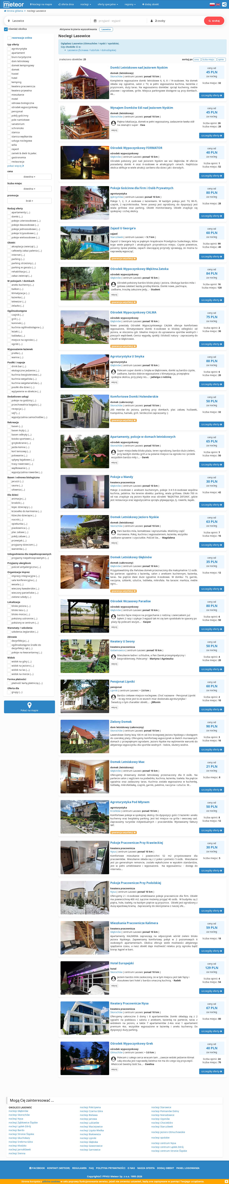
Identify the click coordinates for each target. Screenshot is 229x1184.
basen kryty (20, 430)
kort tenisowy (21, 451)
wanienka (19, 548)
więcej (114, 130)
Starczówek (116, 237)
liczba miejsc (14, 183)
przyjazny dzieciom (24, 544)
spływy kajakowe (23, 459)
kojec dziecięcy (22, 507)
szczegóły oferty (210, 95)
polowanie (19, 455)
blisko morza (21, 614)
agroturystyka (19, 48)
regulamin (79, 1168)
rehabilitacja (21, 271)
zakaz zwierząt (22, 275)
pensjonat (17, 111)
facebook (38, 1168)
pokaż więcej (14, 165)
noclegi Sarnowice (90, 1149)
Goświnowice (117, 650)
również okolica (17, 28)
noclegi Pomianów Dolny (165, 1111)
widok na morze (22, 674)
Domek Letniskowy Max (127, 762)
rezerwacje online (21, 37)
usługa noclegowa (22, 140)
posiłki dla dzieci (23, 387)
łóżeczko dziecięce (24, 515)
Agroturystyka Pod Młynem (130, 802)
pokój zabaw (21, 536)
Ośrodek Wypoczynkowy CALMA (133, 312)
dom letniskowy (20, 61)
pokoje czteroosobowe (26, 220)
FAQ (91, 1168)
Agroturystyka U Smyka (127, 356)
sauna (17, 485)
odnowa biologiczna (23, 103)
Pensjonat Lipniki (122, 681)
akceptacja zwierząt (25, 246)
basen (17, 426)
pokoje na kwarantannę (27, 652)
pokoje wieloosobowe (25, 237)
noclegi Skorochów (19, 1114)
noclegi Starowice (161, 1107)
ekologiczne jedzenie (25, 370)
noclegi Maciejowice (91, 1126)
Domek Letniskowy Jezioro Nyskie (134, 517)
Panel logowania (187, 1168)
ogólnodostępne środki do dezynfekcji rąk (26, 646)
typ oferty (13, 44)
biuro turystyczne (21, 57)
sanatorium (18, 124)
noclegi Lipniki (88, 1138)
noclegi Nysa (16, 1118)
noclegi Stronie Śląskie (21, 1134)
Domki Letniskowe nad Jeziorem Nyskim (139, 67)
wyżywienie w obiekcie (26, 391)
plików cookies (51, 1181)
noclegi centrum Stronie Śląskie (169, 1150)
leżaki (17, 331)
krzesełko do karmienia (26, 511)
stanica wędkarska (22, 136)
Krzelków (115, 810)
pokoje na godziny (24, 400)
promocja (12, 195)
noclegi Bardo (16, 1130)
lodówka (18, 335)
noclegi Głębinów (18, 1111)
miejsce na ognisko (24, 339)
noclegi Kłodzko (17, 1145)
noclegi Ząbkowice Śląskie (23, 1122)
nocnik (17, 519)
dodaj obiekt (165, 1168)
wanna (17, 357)
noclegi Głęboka (89, 1142)
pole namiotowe (21, 119)
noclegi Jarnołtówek (20, 1149)
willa (14, 144)
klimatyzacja (20, 293)
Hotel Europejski (122, 963)
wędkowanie (21, 468)
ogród (17, 344)
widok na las (21, 669)
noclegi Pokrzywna (90, 1107)
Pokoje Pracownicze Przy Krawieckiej (136, 843)
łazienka (18, 297)
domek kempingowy (23, 65)
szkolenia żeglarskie (25, 631)
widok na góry (21, 661)
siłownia (18, 489)
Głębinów (115, 156)
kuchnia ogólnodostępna (27, 327)
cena (10, 171)
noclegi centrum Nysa (163, 1143)
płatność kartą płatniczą (27, 683)
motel (15, 98)
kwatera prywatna (22, 90)
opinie (221, 59)
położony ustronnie (24, 618)
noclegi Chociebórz (162, 1122)
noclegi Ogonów (160, 1118)
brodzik (18, 502)
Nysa (113, 851)
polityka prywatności (110, 1168)
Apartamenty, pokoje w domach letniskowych (143, 437)
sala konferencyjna (24, 580)
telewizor (19, 301)
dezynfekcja (20, 640)
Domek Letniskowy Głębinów (131, 557)
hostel (15, 73)
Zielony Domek (121, 722)
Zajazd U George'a (123, 228)
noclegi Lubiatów (89, 1122)
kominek (18, 323)
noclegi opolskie (160, 1137)
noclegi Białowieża (90, 1134)
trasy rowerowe (22, 463)
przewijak (19, 540)
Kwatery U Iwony (122, 641)
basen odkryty (21, 434)
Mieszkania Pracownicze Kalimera (134, 923)
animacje (19, 498)
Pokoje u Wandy (121, 477)
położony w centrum (25, 622)
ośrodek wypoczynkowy (25, 107)
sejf (16, 413)
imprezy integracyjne (25, 576)
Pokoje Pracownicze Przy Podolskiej (135, 883)
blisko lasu (19, 610)
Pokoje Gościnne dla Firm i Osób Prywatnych (141, 188)
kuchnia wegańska (24, 378)
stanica (16, 132)
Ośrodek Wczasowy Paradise (130, 601)
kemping (16, 82)
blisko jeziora (21, 605)
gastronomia (19, 157)
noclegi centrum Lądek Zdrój (167, 1147)
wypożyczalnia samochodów (29, 417)
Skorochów (116, 76)
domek (15, 69)
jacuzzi (17, 481)
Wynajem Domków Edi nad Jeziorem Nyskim (141, 108)
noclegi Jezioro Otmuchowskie (168, 1132)
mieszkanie (18, 94)
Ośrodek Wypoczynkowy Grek (131, 1043)
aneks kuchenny (23, 284)
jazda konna (20, 447)
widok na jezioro (23, 665)
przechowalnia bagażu (26, 404)
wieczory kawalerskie (25, 588)
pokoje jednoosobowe (26, 229)
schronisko (18, 128)
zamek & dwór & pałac (24, 153)
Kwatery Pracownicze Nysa (129, 1003)
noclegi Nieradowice (162, 1115)
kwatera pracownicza (23, 86)
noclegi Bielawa (89, 1115)
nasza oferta (146, 1168)
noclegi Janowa (88, 1118)
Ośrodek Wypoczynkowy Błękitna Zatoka (139, 269)
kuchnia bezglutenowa (26, 374)
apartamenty (21, 212)
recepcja (18, 408)
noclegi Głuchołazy (19, 1137)
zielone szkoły (21, 596)
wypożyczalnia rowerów (27, 472)
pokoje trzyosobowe (25, 233)
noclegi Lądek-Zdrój (20, 1126)
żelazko (18, 305)
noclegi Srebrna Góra (21, 1141)
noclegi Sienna (17, 1153)
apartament (18, 52)
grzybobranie (21, 442)
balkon (17, 289)
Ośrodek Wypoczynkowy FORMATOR (136, 148)
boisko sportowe (23, 438)
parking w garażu (23, 267)
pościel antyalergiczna (26, 566)
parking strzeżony (24, 263)
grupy (17, 692)
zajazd (15, 149)
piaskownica (20, 527)
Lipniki (114, 690)
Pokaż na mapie (29, 710)
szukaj (216, 20)
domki (17, 216)
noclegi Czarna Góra (91, 1111)
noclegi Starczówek (162, 1126)
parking (18, 259)
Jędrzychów (116, 196)
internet (18, 254)
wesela (17, 584)
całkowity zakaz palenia (27, 250)
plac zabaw (20, 532)
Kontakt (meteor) (58, 1168)
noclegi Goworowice (91, 1145)
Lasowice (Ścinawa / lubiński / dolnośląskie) (92, 50)
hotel (14, 77)
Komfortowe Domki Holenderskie (134, 396)
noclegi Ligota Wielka (92, 1130)
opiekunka (19, 523)
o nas (131, 1168)
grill (16, 318)
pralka (17, 353)
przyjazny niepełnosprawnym (30, 557)
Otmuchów (116, 1052)
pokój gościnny (20, 115)
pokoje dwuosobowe (25, 224)
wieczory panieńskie (25, 592)
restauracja (18, 161)
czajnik (17, 314)
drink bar (19, 366)
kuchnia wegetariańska (27, 383)
